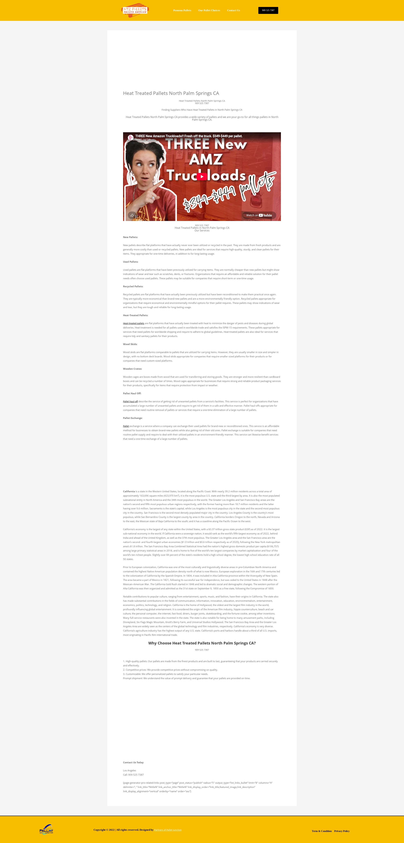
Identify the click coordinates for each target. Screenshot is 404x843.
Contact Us (233, 10)
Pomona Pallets (182, 10)
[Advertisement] (202, 67)
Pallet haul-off (130, 401)
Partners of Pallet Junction (168, 829)
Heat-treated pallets (133, 323)
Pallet (126, 426)
